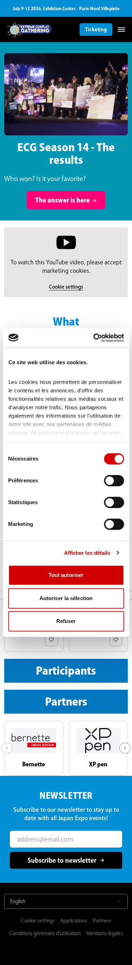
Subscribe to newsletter (61, 860)
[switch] (114, 480)
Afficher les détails (87, 553)
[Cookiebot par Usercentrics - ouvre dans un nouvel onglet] (94, 337)
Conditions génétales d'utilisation (45, 933)
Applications (73, 920)
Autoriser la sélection (66, 598)
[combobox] (66, 901)
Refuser (66, 621)
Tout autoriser (66, 575)
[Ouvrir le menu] (121, 29)
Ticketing (96, 29)
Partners (102, 920)
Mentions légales (104, 933)
